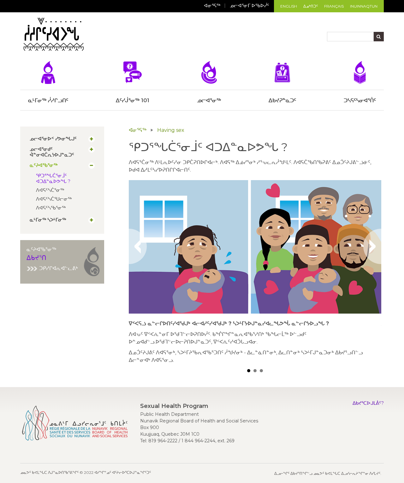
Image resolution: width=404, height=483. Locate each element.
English (288, 6)
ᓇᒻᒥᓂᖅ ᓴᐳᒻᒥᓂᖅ (48, 220)
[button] (248, 370)
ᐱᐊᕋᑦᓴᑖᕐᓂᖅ (50, 190)
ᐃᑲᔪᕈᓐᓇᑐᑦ (282, 100)
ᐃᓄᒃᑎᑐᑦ (310, 6)
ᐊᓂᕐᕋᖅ (212, 6)
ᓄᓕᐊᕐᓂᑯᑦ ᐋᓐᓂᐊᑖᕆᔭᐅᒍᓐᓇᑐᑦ (52, 152)
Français (334, 6)
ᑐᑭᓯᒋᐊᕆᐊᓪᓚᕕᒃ (58, 268)
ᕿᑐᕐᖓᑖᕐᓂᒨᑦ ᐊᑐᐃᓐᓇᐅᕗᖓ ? (53, 178)
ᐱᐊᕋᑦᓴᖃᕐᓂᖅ (51, 208)
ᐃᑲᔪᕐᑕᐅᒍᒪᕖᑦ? (368, 403)
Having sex (170, 130)
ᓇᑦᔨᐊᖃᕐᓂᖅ (43, 165)
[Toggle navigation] (91, 35)
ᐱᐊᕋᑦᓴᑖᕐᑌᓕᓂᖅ (54, 199)
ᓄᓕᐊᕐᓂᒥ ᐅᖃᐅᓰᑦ (249, 6)
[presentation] (138, 246)
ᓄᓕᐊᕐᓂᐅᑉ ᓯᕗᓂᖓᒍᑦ (53, 139)
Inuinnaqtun (363, 6)
